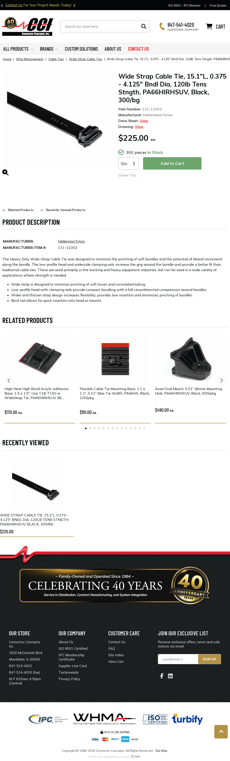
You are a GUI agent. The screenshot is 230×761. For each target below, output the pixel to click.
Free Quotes (218, 5)
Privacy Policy (69, 679)
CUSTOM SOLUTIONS (81, 49)
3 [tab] (95, 428)
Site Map (161, 750)
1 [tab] (86, 428)
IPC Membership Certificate (71, 657)
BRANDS (46, 49)
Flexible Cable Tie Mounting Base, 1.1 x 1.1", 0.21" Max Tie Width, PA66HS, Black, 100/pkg (115, 393)
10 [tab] (126, 428)
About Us (66, 642)
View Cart (116, 661)
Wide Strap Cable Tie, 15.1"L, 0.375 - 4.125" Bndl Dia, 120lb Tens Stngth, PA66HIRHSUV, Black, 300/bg (34, 519)
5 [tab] (104, 428)
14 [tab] (144, 428)
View (144, 120)
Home (7, 59)
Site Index (116, 655)
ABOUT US (113, 49)
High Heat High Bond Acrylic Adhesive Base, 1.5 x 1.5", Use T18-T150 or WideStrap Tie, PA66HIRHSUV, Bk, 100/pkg (36, 393)
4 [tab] (99, 428)
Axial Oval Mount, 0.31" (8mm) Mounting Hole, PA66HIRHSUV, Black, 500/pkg (188, 390)
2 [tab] (90, 428)
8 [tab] (117, 428)
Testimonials (69, 672)
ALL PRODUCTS (16, 49)
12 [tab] (135, 428)
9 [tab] (122, 428)
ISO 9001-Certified (73, 648)
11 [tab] (131, 428)
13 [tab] (140, 428)
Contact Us (13, 5)
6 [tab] (108, 428)
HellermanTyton (71, 241)
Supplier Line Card (73, 666)
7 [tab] (113, 428)
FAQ (111, 648)
